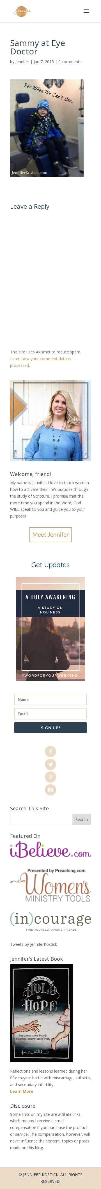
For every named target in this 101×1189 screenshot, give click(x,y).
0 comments (69, 61)
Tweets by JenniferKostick (33, 944)
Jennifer (22, 61)
